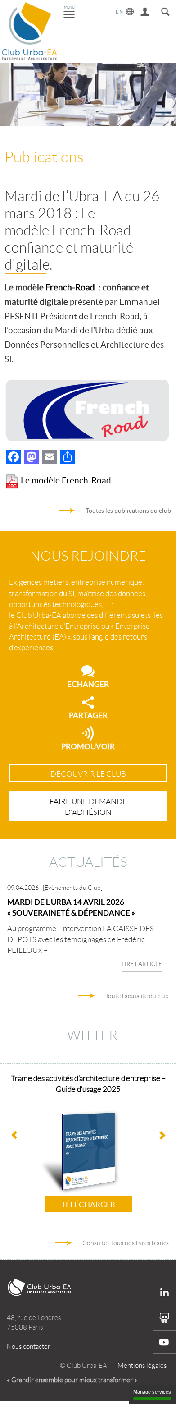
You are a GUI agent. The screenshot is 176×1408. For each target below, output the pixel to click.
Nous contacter (28, 1346)
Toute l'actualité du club (137, 995)
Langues (125, 10)
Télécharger (88, 1204)
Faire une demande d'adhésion (88, 806)
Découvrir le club (88, 774)
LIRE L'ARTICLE (142, 964)
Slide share (164, 1317)
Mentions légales (142, 1365)
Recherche (165, 10)
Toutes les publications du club (128, 510)
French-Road (70, 287)
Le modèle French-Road (66, 480)
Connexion (145, 10)
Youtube (164, 1342)
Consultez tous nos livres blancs (125, 1243)
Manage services (152, 1391)
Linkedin (164, 1292)
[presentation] (162, 1136)
